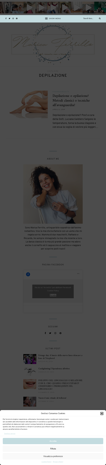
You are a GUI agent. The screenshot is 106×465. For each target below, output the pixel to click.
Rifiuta (53, 448)
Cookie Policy (46, 462)
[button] (101, 413)
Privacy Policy (58, 462)
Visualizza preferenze (53, 456)
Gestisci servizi (9, 434)
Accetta (53, 441)
